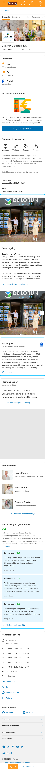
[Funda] (13, 3)
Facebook (10, 712)
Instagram (30, 712)
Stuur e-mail (10, 681)
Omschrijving (37, 17)
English (9, 753)
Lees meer (10, 372)
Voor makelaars (8, 732)
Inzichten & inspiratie (10, 726)
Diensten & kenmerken (21, 17)
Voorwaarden (15, 763)
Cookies (26, 763)
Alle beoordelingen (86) (15, 625)
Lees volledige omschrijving (17, 284)
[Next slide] (42, 313)
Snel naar (6, 719)
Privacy (5, 763)
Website (9, 698)
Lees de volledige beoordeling (18, 403)
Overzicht (6, 17)
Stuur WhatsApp (12, 692)
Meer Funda (7, 739)
